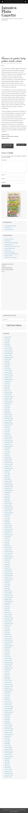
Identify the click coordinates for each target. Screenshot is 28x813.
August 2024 (8, 381)
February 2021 (8, 459)
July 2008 (7, 738)
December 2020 (9, 462)
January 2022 (8, 438)
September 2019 (9, 490)
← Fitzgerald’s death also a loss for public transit (7, 146)
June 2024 (7, 385)
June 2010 (7, 695)
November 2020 (9, 464)
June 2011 (7, 673)
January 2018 (8, 527)
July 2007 (7, 760)
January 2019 (8, 505)
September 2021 (9, 446)
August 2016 (8, 558)
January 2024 (8, 394)
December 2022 (9, 418)
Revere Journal (8, 255)
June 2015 (7, 584)
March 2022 (8, 435)
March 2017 (8, 545)
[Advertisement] (14, 40)
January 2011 (8, 682)
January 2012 (8, 660)
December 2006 (9, 773)
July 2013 (7, 627)
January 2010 (8, 704)
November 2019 (9, 486)
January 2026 (8, 350)
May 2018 (7, 520)
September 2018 (9, 512)
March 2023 (8, 412)
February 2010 (8, 703)
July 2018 (7, 516)
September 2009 (9, 712)
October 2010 (8, 688)
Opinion (3, 56)
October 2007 (8, 754)
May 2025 (7, 364)
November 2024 (9, 376)
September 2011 (9, 667)
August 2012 (8, 647)
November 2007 (9, 752)
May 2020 (7, 475)
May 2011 (7, 675)
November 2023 (9, 398)
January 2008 (8, 749)
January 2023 (8, 416)
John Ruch (5, 63)
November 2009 (9, 708)
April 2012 (7, 654)
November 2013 (9, 619)
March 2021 (8, 457)
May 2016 (7, 564)
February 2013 (8, 636)
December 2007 (9, 751)
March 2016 (8, 568)
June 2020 (7, 473)
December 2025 (9, 351)
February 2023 (8, 414)
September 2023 (9, 401)
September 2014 (9, 601)
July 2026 (7, 339)
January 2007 (8, 771)
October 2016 (8, 555)
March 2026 (8, 346)
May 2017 (7, 542)
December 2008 (9, 728)
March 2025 (8, 368)
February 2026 (8, 348)
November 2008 (9, 730)
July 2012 (7, 649)
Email (3, 178)
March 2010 (8, 701)
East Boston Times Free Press (12, 246)
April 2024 (7, 388)
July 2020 (7, 472)
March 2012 (8, 656)
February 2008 (8, 747)
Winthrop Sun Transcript (11, 257)
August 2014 (8, 603)
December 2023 (9, 396)
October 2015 (8, 577)
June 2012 (7, 651)
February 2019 (8, 503)
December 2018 (9, 507)
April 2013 (7, 632)
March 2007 (8, 767)
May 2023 (7, 409)
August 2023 (8, 403)
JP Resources (8, 227)
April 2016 (7, 566)
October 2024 (8, 377)
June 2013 (7, 629)
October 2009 (8, 710)
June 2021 (7, 451)
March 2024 (8, 390)
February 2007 (8, 769)
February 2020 (8, 481)
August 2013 (8, 625)
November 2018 (9, 509)
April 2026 (7, 344)
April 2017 (7, 544)
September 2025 (9, 357)
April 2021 (7, 455)
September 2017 (9, 534)
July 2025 (7, 361)
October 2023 (8, 400)
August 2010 (8, 691)
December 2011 (9, 662)
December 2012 (9, 640)
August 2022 (8, 425)
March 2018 (8, 523)
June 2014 (7, 606)
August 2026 (8, 337)
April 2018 (7, 521)
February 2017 (8, 547)
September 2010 (9, 690)
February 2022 (8, 437)
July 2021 (7, 449)
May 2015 (7, 586)
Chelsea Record (9, 244)
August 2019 (8, 492)
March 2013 (8, 634)
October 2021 (8, 444)
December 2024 (9, 374)
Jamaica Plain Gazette (9, 11)
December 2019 (9, 485)
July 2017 (7, 538)
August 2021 (8, 448)
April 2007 (7, 765)
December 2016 (9, 551)
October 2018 (8, 510)
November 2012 (9, 642)
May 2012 (7, 653)
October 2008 (8, 732)
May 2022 (7, 431)
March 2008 (8, 745)
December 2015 (9, 573)
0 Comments (19, 63)
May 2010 (7, 697)
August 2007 (8, 758)
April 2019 (7, 499)
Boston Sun (7, 240)
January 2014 (8, 616)
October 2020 (8, 466)
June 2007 (7, 762)
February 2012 (8, 658)
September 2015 (9, 579)
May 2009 (7, 719)
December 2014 (9, 595)
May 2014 (7, 608)
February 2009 (8, 725)
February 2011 (8, 680)
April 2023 (7, 411)
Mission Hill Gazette (9, 252)
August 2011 (8, 669)
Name (3, 174)
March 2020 (8, 479)
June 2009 (7, 717)
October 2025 (8, 355)
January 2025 (8, 372)
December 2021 (9, 440)
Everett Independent (10, 248)
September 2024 (9, 379)
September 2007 (9, 756)
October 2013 (8, 621)
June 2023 (7, 407)
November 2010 (9, 686)
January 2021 (8, 461)
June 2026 (7, 340)
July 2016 (7, 560)
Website (4, 182)
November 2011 (9, 664)
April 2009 (7, 721)
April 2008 (7, 743)
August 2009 (8, 714)
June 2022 (7, 429)
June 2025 (7, 363)
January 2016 (8, 571)
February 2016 (8, 570)
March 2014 (8, 612)
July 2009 (7, 715)
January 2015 (8, 594)
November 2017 (9, 531)
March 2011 (8, 678)
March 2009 (8, 723)
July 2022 (7, 427)
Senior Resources (9, 229)
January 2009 (8, 727)
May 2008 (7, 741)
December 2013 (9, 618)
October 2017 (8, 533)
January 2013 (8, 638)
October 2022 (8, 422)
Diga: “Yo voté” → (21, 144)
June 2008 (7, 739)
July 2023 (7, 405)
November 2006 (9, 775)
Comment (4, 160)
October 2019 (8, 488)
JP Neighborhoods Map (10, 225)
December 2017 (9, 529)
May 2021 (7, 453)
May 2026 (7, 342)
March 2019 (8, 501)
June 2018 (7, 518)
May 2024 (7, 387)
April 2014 (7, 610)
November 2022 (9, 420)
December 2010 (9, 684)
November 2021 (9, 442)
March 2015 (8, 590)
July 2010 (7, 693)
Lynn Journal (8, 250)
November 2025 (9, 353)
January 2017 (8, 549)
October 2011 (8, 666)
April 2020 (7, 477)
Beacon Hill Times (9, 239)
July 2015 (7, 582)
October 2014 (8, 599)
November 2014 (9, 597)
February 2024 (8, 392)
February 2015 (8, 592)
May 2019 (7, 497)
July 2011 (7, 671)
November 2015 (9, 575)
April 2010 (7, 699)
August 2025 (8, 359)
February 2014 (8, 614)
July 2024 (7, 383)
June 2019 (7, 496)
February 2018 (8, 525)
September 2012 (9, 645)
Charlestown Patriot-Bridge (11, 242)
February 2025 (8, 370)
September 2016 (9, 557)
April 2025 (7, 366)
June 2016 (7, 562)
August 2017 (8, 536)
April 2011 (7, 677)
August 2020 (8, 470)
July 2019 (7, 494)
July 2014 (7, 605)
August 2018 (8, 514)
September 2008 (9, 734)
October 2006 (8, 776)
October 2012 (8, 643)
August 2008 (8, 736)
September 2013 (9, 623)
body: (3, 65)
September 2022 (9, 424)
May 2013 (7, 630)
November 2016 (9, 553)
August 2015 (8, 581)
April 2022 (7, 433)
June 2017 (7, 540)
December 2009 (9, 706)
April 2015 (7, 588)
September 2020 (9, 468)
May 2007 (7, 764)
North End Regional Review (11, 253)
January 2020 (8, 483)
